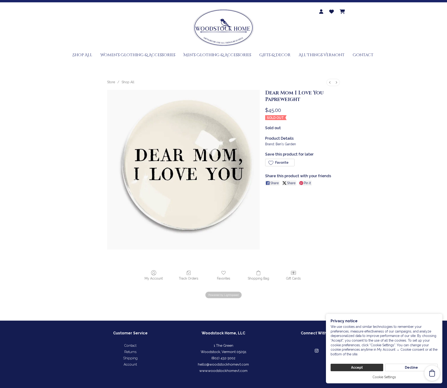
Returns (130, 352)
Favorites (223, 278)
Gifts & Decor (275, 55)
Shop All (82, 55)
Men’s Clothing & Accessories (217, 55)
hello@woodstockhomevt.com (223, 364)
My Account (154, 278)
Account (130, 364)
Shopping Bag (258, 278)
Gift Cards (293, 278)
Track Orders (188, 278)
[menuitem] (330, 82)
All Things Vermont (322, 55)
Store (111, 82)
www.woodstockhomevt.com (223, 371)
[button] (280, 162)
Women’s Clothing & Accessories (137, 55)
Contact (363, 55)
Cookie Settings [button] (384, 377)
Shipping (130, 358)
